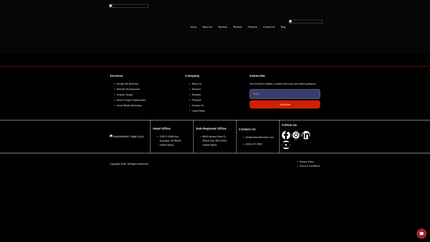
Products (252, 27)
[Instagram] (296, 135)
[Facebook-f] (286, 135)
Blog (283, 27)
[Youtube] (286, 145)
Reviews (237, 27)
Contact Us (269, 27)
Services (222, 27)
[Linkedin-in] (306, 135)
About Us (207, 27)
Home (193, 27)
